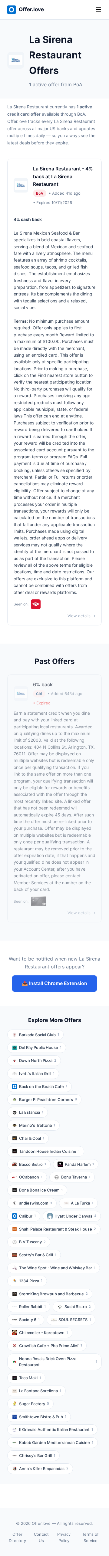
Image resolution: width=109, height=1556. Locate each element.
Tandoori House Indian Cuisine (49, 1151)
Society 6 (29, 1319)
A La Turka (82, 1203)
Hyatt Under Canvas (75, 1216)
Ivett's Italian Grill (36, 1073)
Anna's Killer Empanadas (43, 1468)
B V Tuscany (32, 1241)
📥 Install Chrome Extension (54, 983)
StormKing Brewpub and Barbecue (53, 1293)
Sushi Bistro (77, 1306)
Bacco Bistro (32, 1164)
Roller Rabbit (32, 1306)
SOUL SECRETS (74, 1319)
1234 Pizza (30, 1280)
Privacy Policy (64, 1537)
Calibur (27, 1216)
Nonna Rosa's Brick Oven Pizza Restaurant (58, 1361)
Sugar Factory (34, 1403)
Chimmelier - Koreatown (43, 1332)
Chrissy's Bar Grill (37, 1455)
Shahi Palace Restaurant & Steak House (57, 1229)
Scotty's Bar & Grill (37, 1254)
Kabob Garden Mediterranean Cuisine (56, 1442)
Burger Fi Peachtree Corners (48, 1099)
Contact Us (41, 1537)
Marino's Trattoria (37, 1125)
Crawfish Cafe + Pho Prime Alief (50, 1345)
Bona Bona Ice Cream (41, 1190)
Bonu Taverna (75, 1177)
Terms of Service (90, 1537)
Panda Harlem (79, 1164)
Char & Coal (31, 1138)
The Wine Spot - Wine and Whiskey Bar (57, 1267)
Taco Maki (30, 1377)
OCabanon (30, 1177)
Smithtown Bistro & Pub (42, 1416)
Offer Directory (17, 1537)
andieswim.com (35, 1203)
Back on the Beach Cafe (43, 1086)
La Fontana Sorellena (40, 1390)
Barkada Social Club (39, 1034)
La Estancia (31, 1112)
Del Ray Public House (40, 1047)
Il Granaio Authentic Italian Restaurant (56, 1429)
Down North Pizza (37, 1060)
